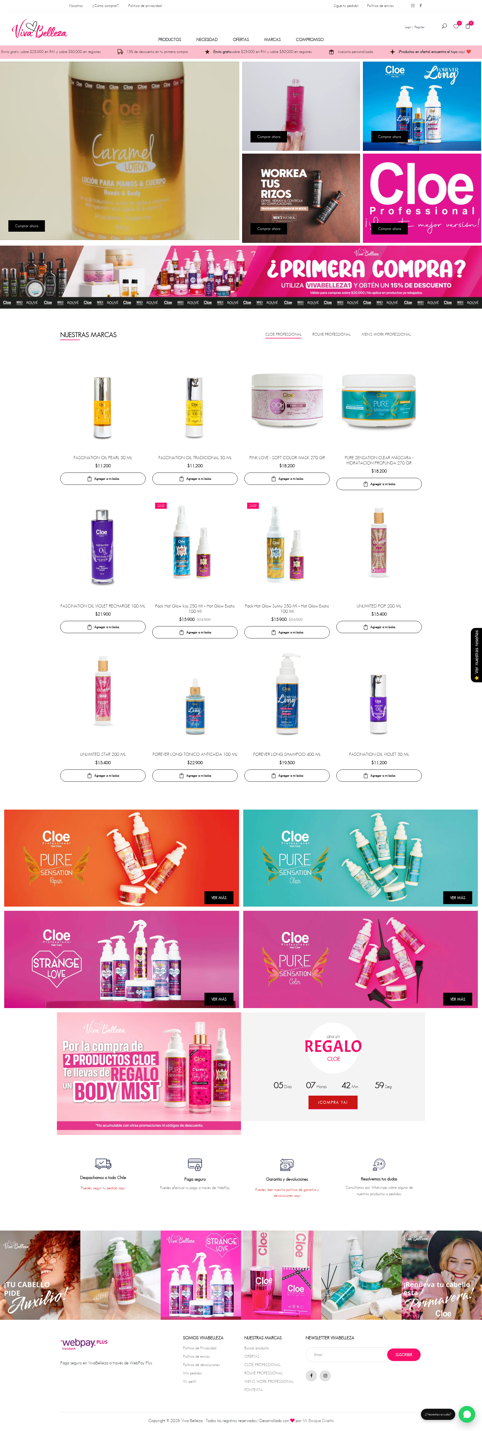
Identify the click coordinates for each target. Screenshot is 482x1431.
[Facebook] (419, 5)
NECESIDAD (207, 39)
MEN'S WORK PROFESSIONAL (269, 1381)
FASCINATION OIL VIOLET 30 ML (379, 754)
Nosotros (76, 5)
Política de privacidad (145, 5)
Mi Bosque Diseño (318, 1420)
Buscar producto (256, 1348)
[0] (456, 26)
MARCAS (272, 39)
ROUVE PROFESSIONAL (263, 1373)
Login (408, 27)
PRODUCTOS (169, 39)
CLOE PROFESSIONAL (262, 1364)
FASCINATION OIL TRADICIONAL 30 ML (195, 457)
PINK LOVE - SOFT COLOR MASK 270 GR (287, 457)
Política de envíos (380, 5)
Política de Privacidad (199, 1348)
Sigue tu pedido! (346, 5)
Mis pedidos (192, 1373)
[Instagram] (410, 5)
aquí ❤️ (353, 51)
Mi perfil (189, 1381)
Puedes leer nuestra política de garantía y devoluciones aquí (287, 1192)
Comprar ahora (26, 226)
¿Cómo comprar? (105, 5)
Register (419, 27)
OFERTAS (241, 39)
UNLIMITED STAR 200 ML (103, 754)
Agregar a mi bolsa (106, 478)
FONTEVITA (253, 1390)
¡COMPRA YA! (333, 1102)
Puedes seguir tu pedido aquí (103, 1188)
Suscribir (404, 1354)
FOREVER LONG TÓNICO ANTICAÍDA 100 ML (195, 754)
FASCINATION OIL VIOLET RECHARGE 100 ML (103, 606)
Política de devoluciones (201, 1364)
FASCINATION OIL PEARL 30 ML (103, 457)
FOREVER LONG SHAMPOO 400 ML (287, 754)
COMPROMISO (310, 39)
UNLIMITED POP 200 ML (379, 606)
